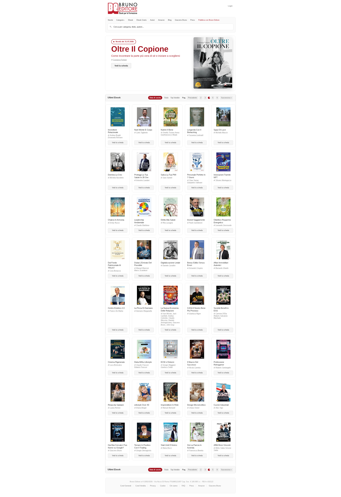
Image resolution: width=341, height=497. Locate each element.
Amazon (161, 20)
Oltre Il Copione (139, 49)
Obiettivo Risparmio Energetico (222, 221)
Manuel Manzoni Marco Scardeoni (141, 269)
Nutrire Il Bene (167, 130)
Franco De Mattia (116, 311)
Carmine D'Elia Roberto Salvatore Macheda (221, 316)
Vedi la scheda (121, 66)
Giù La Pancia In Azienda (194, 446)
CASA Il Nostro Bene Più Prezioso (196, 309)
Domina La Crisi (115, 175)
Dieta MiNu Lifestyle (143, 362)
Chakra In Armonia (116, 220)
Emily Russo (115, 223)
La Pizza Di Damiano (143, 308)
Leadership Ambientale (139, 221)
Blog (169, 20)
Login (230, 6)
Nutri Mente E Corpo (143, 130)
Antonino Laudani (142, 180)
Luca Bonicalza (116, 365)
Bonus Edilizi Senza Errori (195, 264)
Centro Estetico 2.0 (116, 308)
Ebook (130, 20)
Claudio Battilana (142, 225)
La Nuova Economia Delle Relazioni (169, 309)
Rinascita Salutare (116, 405)
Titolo (166, 98)
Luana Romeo (115, 408)
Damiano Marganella (144, 311)
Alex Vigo (219, 408)
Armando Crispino (196, 268)
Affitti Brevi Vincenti (222, 445)
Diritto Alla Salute (168, 220)
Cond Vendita (140, 486)
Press (192, 20)
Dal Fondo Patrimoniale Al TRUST (114, 265)
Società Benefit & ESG (221, 309)
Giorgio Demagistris (143, 451)
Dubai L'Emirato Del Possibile (143, 264)
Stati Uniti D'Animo (169, 445)
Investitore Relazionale (113, 131)
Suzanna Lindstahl (196, 135)
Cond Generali (125, 486)
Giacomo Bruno (181, 20)
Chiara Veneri (194, 408)
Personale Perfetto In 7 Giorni (196, 176)
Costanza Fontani (120, 60)
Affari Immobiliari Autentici (221, 264)
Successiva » (226, 98)
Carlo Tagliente (142, 133)
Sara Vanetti (167, 178)
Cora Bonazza (115, 271)
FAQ (183, 486)
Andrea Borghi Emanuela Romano (115, 136)
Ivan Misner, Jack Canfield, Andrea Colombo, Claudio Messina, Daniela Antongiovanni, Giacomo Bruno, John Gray (170, 319)
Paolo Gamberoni (195, 223)
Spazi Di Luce (220, 130)
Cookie (162, 486)
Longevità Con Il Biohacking (194, 131)
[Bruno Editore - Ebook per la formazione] (122, 9)
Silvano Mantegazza (223, 180)
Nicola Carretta (194, 368)
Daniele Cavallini (169, 265)
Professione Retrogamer (219, 363)
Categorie (120, 20)
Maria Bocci (167, 448)
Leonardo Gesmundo (224, 225)
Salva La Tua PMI (168, 175)
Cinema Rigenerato (116, 362)
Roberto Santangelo (223, 368)
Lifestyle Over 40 (141, 405)
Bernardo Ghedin (222, 268)
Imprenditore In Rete (169, 405)
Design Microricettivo (196, 405)
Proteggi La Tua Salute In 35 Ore (141, 176)
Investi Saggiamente (196, 220)
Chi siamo (173, 486)
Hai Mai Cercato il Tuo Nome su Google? (117, 446)
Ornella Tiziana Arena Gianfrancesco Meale (170, 134)
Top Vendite (175, 98)
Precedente (192, 98)
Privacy (153, 486)
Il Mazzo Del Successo (192, 363)
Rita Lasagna (168, 223)
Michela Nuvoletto (117, 178)
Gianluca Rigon (195, 314)
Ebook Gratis (142, 20)
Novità (110, 20)
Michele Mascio (222, 133)
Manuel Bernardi (169, 408)
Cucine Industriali (221, 405)
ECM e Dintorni (167, 362)
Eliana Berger (141, 408)
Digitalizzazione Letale (170, 263)
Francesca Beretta (196, 451)
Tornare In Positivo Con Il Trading (142, 446)
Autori (152, 20)
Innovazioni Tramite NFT (222, 176)
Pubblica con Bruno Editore (208, 20)
